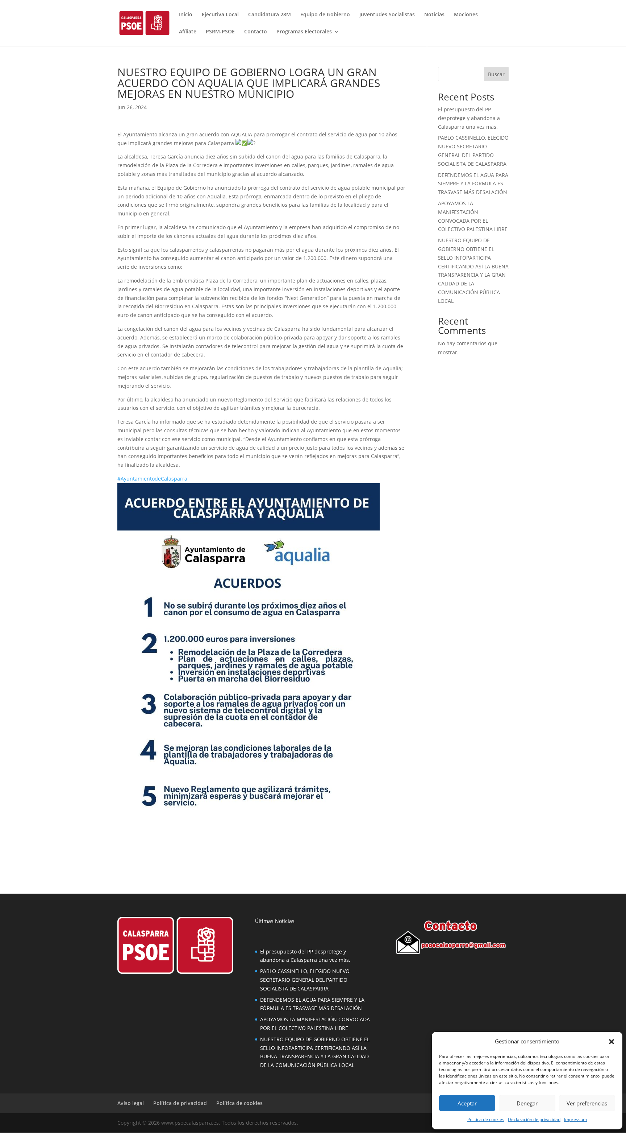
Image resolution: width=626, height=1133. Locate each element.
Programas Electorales (304, 32)
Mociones (466, 15)
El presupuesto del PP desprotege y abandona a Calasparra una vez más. (469, 118)
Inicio (185, 15)
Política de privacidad (180, 1103)
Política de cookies (485, 1119)
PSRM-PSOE (220, 32)
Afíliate (187, 32)
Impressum (575, 1119)
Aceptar (467, 1103)
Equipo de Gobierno (325, 15)
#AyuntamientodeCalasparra (152, 478)
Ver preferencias (587, 1103)
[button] (611, 1041)
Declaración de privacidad (534, 1119)
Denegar (527, 1103)
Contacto (255, 32)
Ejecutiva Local (220, 15)
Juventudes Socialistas (387, 15)
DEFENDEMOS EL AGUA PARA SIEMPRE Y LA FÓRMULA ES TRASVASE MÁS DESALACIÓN (473, 184)
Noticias (434, 15)
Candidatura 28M (269, 15)
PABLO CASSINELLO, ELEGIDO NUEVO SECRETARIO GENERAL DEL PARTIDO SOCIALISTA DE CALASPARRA (305, 980)
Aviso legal (130, 1103)
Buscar (496, 74)
